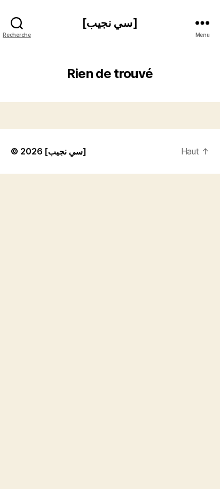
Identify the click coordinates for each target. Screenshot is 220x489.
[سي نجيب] (110, 22)
